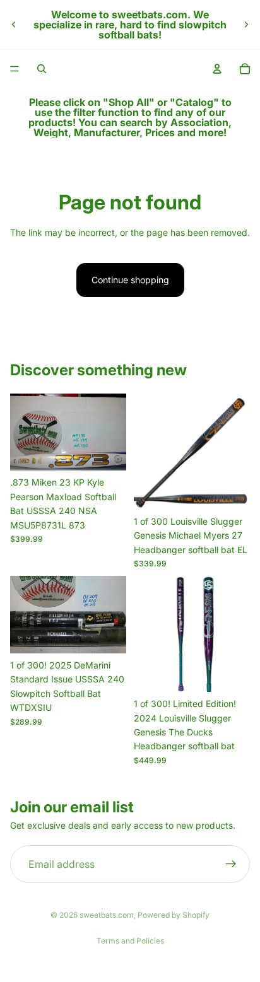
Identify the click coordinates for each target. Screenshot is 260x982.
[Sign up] (231, 864)
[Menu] (14, 68)
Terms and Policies (130, 940)
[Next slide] (246, 24)
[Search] (42, 69)
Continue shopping (130, 279)
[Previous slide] (14, 24)
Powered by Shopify (174, 915)
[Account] (217, 69)
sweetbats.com (107, 915)
